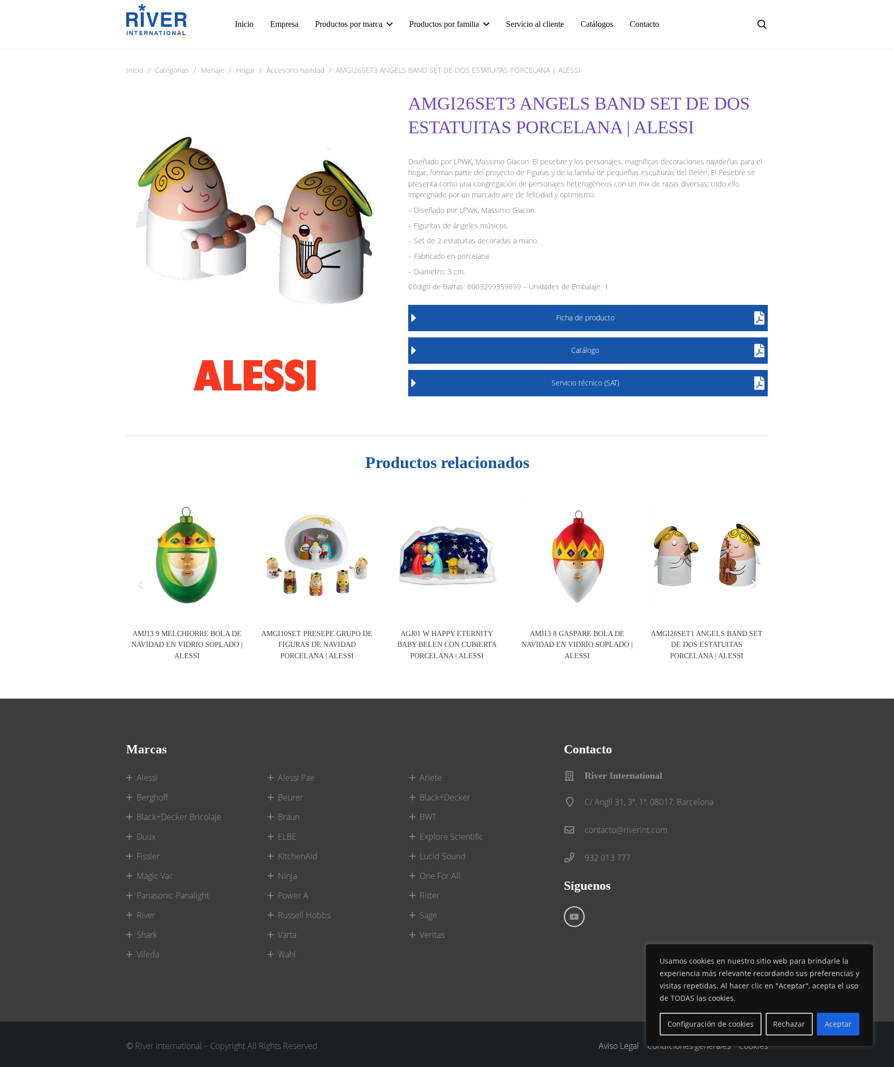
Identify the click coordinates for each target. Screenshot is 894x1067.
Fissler (148, 856)
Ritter (430, 895)
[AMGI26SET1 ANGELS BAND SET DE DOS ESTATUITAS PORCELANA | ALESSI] (707, 554)
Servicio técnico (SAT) (585, 383)
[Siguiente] (753, 583)
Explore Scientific (451, 836)
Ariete (431, 777)
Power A (293, 895)
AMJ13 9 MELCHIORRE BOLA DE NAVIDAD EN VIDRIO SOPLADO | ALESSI (187, 644)
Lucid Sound (443, 856)
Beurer (290, 797)
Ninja (287, 876)
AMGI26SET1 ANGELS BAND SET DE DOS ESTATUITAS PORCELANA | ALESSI (707, 644)
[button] (389, 24)
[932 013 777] (574, 857)
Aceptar (838, 1024)
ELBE (287, 836)
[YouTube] (574, 916)
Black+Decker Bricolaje (179, 817)
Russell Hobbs (304, 915)
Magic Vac (155, 876)
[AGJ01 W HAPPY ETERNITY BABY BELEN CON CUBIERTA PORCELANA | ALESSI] (446, 554)
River (146, 915)
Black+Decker (445, 797)
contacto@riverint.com (626, 830)
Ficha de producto (585, 317)
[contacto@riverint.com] (574, 829)
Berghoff (152, 797)
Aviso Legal (619, 1045)
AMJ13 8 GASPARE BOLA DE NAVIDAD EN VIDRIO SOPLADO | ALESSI (577, 644)
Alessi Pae (296, 777)
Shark (147, 934)
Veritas (432, 934)
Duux (146, 836)
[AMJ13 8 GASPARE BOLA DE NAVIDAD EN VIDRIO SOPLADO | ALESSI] (577, 554)
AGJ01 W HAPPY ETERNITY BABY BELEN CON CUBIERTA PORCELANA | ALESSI (447, 644)
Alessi (147, 777)
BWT (428, 817)
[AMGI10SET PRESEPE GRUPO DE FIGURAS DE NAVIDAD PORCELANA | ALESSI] (317, 554)
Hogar (245, 70)
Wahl (287, 954)
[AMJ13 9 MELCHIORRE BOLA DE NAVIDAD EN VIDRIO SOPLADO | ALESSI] (187, 554)
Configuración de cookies (710, 1024)
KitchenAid (298, 856)
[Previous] (140, 583)
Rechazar (789, 1024)
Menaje (213, 70)
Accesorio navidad (295, 70)
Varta (287, 934)
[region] (759, 995)
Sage (428, 915)
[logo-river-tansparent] (158, 24)
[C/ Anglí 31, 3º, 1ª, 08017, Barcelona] (574, 802)
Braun (289, 817)
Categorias (172, 70)
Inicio (134, 70)
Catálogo (585, 350)
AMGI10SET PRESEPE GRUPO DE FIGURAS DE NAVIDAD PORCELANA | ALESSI (317, 644)
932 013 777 (608, 857)
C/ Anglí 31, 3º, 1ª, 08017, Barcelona (649, 802)
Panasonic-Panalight (173, 895)
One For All (440, 876)
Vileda (148, 954)
